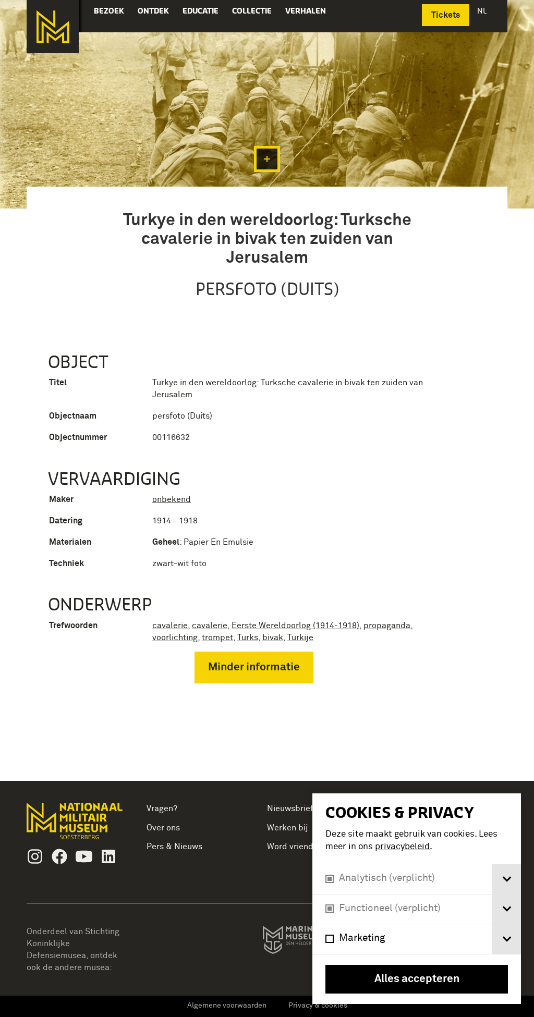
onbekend (171, 499)
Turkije (300, 637)
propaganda (386, 625)
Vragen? (162, 808)
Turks (247, 637)
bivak (272, 637)
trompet (217, 637)
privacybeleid (402, 846)
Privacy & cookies (317, 1005)
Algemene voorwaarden (226, 1005)
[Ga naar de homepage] (53, 26)
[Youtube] (84, 856)
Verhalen (305, 11)
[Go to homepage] (76, 825)
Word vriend (290, 846)
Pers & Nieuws (174, 846)
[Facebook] (59, 856)
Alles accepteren (416, 979)
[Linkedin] (108, 856)
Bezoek (109, 11)
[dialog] (416, 898)
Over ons (163, 828)
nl (483, 10)
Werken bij (287, 828)
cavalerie (170, 625)
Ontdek (153, 11)
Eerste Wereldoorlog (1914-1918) (295, 625)
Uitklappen (267, 159)
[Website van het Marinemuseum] (311, 942)
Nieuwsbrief (290, 808)
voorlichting (175, 637)
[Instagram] (35, 856)
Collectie (252, 11)
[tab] (506, 879)
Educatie (201, 11)
